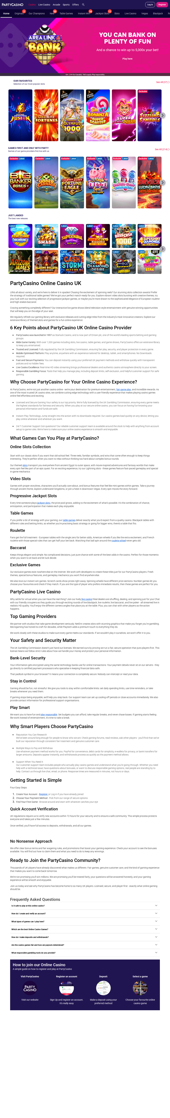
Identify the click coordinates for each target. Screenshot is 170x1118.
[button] (163, 115)
